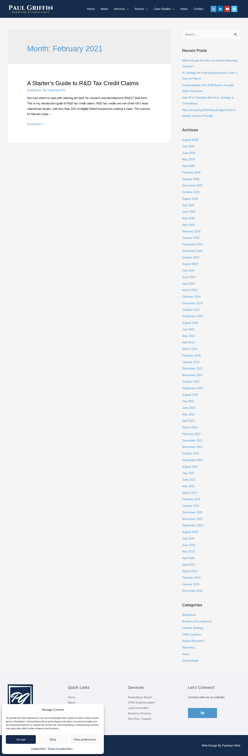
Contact (198, 8)
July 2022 (188, 401)
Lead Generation (138, 708)
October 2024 (190, 257)
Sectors (139, 8)
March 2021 (189, 492)
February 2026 (191, 172)
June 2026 (188, 153)
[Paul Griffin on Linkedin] (220, 9)
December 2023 (192, 303)
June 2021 (188, 479)
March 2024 (189, 290)
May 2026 (188, 159)
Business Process (139, 713)
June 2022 (188, 407)
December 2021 (192, 440)
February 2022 (191, 434)
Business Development (197, 621)
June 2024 (188, 277)
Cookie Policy (38, 748)
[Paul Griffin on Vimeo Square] (234, 9)
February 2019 (191, 577)
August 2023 (190, 322)
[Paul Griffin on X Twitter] (213, 9)
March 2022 (189, 427)
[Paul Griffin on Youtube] (227, 9)
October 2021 (190, 453)
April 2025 (188, 224)
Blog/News (34, 90)
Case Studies (162, 8)
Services (119, 8)
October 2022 (190, 381)
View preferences (85, 739)
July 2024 (188, 270)
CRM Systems (191, 634)
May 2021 (188, 486)
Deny (53, 739)
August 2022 (190, 394)
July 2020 (188, 538)
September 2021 (192, 460)
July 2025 (188, 205)
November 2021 (192, 446)
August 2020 (190, 531)
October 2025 (190, 192)
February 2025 (191, 231)
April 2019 (188, 564)
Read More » (35, 124)
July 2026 (188, 146)
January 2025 (190, 237)
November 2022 (192, 375)
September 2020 (192, 525)
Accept (20, 739)
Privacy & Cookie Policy (60, 748)
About (104, 8)
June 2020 (188, 545)
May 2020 (188, 551)
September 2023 (192, 316)
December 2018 (192, 590)
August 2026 (190, 139)
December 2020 (192, 512)
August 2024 (190, 263)
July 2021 (188, 473)
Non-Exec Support (139, 718)
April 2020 (188, 558)
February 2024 (191, 296)
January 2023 (190, 362)
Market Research (193, 641)
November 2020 (192, 519)
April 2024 (188, 283)
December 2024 (192, 244)
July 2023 (188, 329)
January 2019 (190, 584)
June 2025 (188, 211)
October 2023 (190, 309)
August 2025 (190, 198)
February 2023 (191, 355)
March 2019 (189, 571)
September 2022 (192, 388)
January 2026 (190, 179)
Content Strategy (192, 628)
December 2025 (192, 185)
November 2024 (192, 251)
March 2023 (189, 349)
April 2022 (188, 420)
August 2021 (190, 466)
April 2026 (188, 166)
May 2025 (188, 218)
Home (91, 8)
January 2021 (190, 505)
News (184, 8)
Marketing (188, 647)
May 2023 (188, 336)
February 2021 (191, 499)
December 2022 (192, 368)
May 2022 (188, 414)
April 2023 (188, 342)
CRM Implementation (141, 702)
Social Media (190, 660)
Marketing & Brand (140, 697)
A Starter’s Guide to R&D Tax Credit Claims (83, 83)
